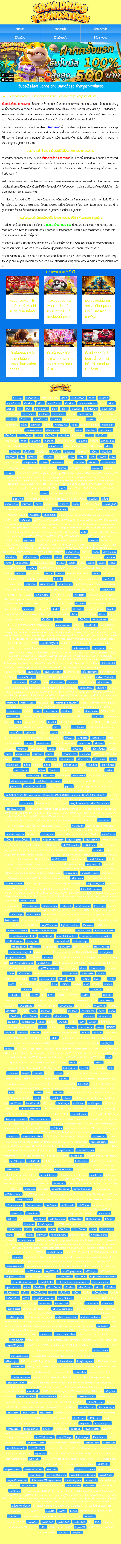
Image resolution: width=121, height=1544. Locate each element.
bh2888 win (89, 845)
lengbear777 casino (17, 930)
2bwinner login (33, 1205)
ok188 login (32, 1213)
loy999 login (82, 1437)
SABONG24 (14, 1516)
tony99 (84, 1068)
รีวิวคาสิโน (60, 29)
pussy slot (15, 786)
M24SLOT (82, 738)
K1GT (86, 984)
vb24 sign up (92, 839)
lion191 (96, 573)
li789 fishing (99, 1437)
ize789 (44, 493)
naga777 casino (49, 925)
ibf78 (74, 614)
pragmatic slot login (35, 786)
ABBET (101, 973)
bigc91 (99, 1062)
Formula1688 (43, 743)
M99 (97, 1521)
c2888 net (78, 1103)
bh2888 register (71, 845)
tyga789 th (77, 825)
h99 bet (109, 1218)
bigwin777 (89, 1516)
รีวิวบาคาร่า (100, 29)
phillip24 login (27, 900)
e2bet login (76, 1155)
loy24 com (51, 1205)
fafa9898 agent (96, 859)
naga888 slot (46, 1282)
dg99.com (65, 946)
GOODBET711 (98, 738)
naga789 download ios (24, 1282)
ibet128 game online (16, 1119)
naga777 (50, 1511)
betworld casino (63, 1169)
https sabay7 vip (95, 883)
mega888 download (44, 1298)
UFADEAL (97, 716)
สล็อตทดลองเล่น (58, 1235)
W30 (71, 979)
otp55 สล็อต (27, 803)
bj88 (109, 1057)
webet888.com (48, 1175)
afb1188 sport (18, 946)
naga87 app (71, 872)
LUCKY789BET (47, 584)
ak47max (79, 462)
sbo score (35, 946)
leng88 (25, 1073)
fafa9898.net (99, 1136)
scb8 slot (98, 850)
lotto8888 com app (91, 889)
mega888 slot (65, 1298)
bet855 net (15, 1103)
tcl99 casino (81, 1161)
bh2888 (85, 1032)
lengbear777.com (35, 1442)
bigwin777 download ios (43, 930)
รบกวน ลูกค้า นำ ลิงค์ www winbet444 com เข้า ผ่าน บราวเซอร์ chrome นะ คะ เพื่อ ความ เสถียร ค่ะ (55, 794)
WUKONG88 (65, 584)
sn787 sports (67, 1205)
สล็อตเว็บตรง (32, 398)
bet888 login (16, 1161)
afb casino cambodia (21, 781)
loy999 (62, 1511)
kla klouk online (101, 1282)
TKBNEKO (14, 995)
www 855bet (83, 930)
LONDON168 (107, 589)
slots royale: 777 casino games (73, 1282)
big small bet (62, 941)
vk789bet (55, 419)
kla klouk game (14, 941)
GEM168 (52, 722)
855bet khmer (64, 1276)
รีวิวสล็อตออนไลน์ (21, 96)
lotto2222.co (75, 1218)
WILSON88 (99, 1005)
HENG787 (77, 609)
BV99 (111, 979)
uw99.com (56, 1128)
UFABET (90, 419)
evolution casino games (48, 781)
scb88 (54, 1038)
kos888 (55, 1098)
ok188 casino (33, 914)
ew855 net (59, 1183)
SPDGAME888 (47, 979)
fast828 (57, 579)
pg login (47, 957)
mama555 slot (63, 625)
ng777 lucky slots (48, 968)
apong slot (32, 941)
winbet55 (28, 609)
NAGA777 (63, 1532)
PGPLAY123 (96, 989)
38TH (56, 727)
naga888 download (66, 936)
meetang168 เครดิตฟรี (67, 702)
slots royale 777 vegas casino (95, 936)
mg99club (109, 579)
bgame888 (57, 462)
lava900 (62, 467)
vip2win (58, 1092)
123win (102, 614)
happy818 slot (93, 864)
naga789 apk (46, 936)
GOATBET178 (106, 1000)
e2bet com (77, 878)
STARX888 (30, 584)
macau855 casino (90, 872)
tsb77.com (99, 906)
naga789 (77, 1532)
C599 (96, 979)
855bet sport (92, 1442)
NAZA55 (69, 738)
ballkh (39, 1092)
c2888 (91, 562)
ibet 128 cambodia (40, 1119)
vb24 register (74, 839)
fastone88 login (26, 677)
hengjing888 (30, 462)
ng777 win (40, 1453)
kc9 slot (18, 1257)
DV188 (85, 995)
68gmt (67, 1098)
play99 (64, 1078)
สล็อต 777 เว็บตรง (21, 1505)
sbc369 (8, 1048)
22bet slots (80, 1372)
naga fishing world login (23, 936)
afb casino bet (101, 946)
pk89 (62, 488)
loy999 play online (72, 1271)
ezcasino (80, 603)
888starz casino (13, 1194)
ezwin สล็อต (34, 671)
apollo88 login (55, 1252)
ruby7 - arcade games (21, 962)
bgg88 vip (40, 1218)
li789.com (88, 925)
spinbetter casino (60, 1188)
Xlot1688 (99, 743)
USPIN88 (30, 732)
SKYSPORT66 (42, 595)
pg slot (68, 786)
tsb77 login (84, 1205)
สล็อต (64, 398)
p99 (11, 1092)
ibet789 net (18, 1366)
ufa (19, 408)
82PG (50, 995)
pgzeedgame (108, 462)
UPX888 (108, 984)
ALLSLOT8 (97, 467)
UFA (22, 457)
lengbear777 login (14, 1276)
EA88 (18, 722)
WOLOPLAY (84, 743)
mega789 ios (43, 962)
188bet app (12, 1169)
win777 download (44, 1437)
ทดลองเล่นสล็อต (34, 430)
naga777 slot (52, 1271)
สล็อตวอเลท (91, 408)
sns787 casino (82, 906)
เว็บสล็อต (103, 398)
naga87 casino (65, 1150)
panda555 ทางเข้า (15, 808)
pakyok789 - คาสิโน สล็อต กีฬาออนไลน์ (89, 803)
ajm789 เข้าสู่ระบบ (49, 643)
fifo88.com (16, 1213)
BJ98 (54, 984)
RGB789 (27, 989)
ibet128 (49, 573)
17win (72, 1062)
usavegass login (14, 1265)
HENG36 (93, 540)
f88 (110, 1068)
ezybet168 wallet (53, 671)
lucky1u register (85, 1361)
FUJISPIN (107, 995)
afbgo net (30, 1188)
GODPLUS (11, 1011)
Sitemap (17, 398)
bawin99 (38, 1073)
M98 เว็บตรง (41, 408)
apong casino (12, 1287)
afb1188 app (33, 775)
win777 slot (103, 1464)
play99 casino (59, 859)
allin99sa (93, 462)
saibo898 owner (14, 883)
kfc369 (73, 1511)
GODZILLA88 (26, 1005)
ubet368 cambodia (30, 1108)
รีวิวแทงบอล (100, 37)
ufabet (10, 408)
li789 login (91, 1271)
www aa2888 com (104, 930)
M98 (28, 408)
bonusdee (13, 1073)
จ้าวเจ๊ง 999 (78, 727)
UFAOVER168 (66, 1005)
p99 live (12, 1218)
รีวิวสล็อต (20, 37)
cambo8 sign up (82, 1188)
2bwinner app (50, 906)
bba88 (59, 1073)
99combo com (14, 1205)
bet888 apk (33, 1161)
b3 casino (29, 1224)
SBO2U (86, 979)
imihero (9, 473)
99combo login (30, 906)
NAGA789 (32, 1521)
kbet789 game (79, 1114)
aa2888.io (80, 1276)
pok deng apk (81, 941)
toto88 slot (95, 1175)
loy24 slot (66, 906)
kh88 (37, 1098)
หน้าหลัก (20, 29)
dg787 (56, 609)
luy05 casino (11, 919)
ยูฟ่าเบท (63, 1021)
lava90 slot (91, 625)
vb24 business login (53, 839)
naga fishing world (15, 1448)
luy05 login (104, 1213)
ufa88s (44, 462)
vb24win (10, 1032)
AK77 (11, 984)
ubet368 (32, 568)
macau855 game (85, 1150)
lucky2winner (69, 1068)
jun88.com (13, 1136)
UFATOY (65, 984)
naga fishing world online (103, 1276)
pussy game (106, 952)
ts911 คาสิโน (104, 820)
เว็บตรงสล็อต (78, 398)
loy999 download (69, 925)
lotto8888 (83, 1084)
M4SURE (22, 748)
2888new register (16, 1382)
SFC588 (29, 743)
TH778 (35, 995)
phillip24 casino (24, 1199)
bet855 (60, 562)
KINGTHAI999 (70, 973)
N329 (61, 979)
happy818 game (99, 1141)
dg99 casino (79, 775)
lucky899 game (57, 1218)
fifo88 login (16, 914)
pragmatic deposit (15, 957)
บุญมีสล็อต (15, 732)
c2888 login (63, 1103)
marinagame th (26, 1240)
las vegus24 (48, 834)
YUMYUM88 (87, 973)
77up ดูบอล (98, 648)
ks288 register (45, 1224)
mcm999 (11, 702)
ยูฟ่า (82, 1021)
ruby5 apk (34, 1458)
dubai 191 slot (108, 663)
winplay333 (107, 1043)
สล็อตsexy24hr (89, 671)
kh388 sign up (93, 1218)
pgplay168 (18, 498)
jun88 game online (32, 1136)
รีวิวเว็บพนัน (60, 37)
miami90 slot (99, 619)
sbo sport (49, 775)
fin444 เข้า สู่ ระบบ (105, 677)
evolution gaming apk (20, 952)
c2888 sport (94, 1103)
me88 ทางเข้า (27, 702)
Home (5, 96)
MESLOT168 (12, 716)
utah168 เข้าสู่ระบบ (15, 834)
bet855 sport (32, 1103)
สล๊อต (91, 398)
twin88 (110, 609)
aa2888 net (109, 1442)
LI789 (43, 1527)
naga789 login (37, 1448)
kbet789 (20, 573)
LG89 (54, 732)
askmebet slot (65, 1361)
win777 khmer (34, 1271)
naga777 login (65, 1437)
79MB (33, 979)
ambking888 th (80, 648)
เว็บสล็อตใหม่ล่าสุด (87, 403)
